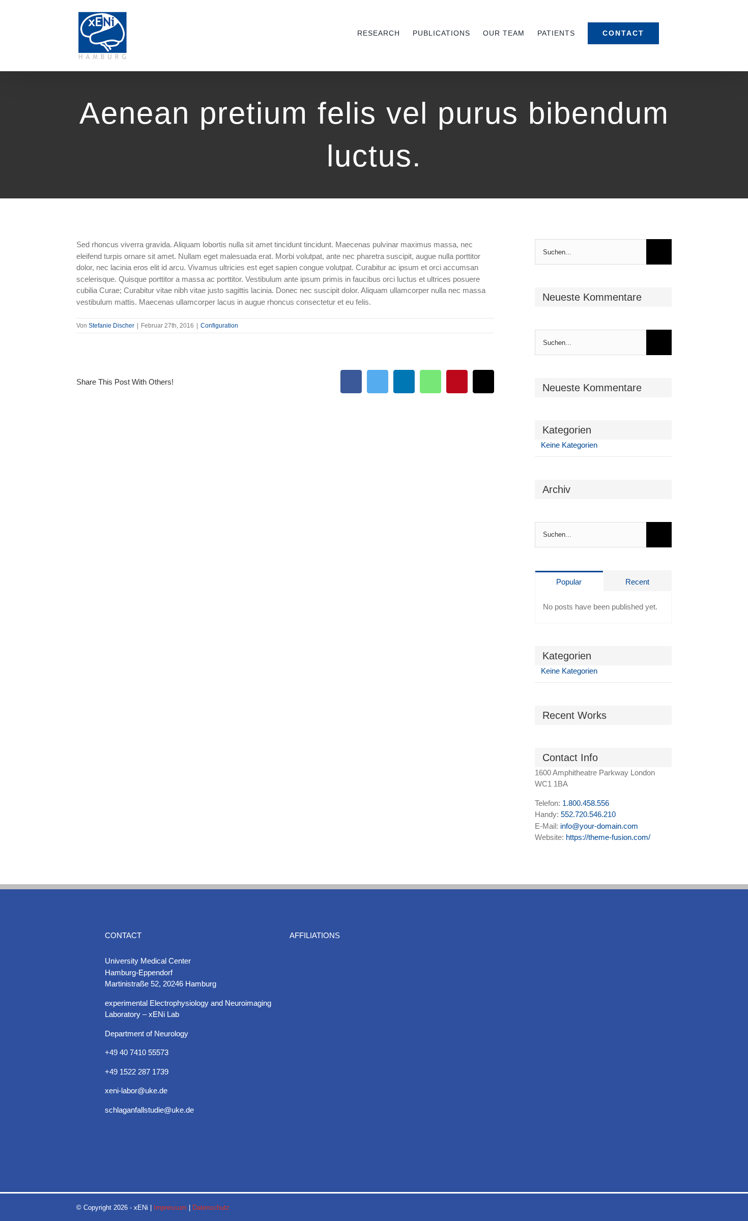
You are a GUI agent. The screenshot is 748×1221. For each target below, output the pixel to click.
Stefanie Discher (111, 325)
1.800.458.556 (585, 803)
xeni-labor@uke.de (136, 1090)
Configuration (219, 325)
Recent (637, 581)
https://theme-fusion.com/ (608, 837)
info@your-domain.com (599, 826)
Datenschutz (210, 1207)
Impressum (170, 1207)
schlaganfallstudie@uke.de (149, 1110)
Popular (569, 581)
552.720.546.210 (588, 814)
